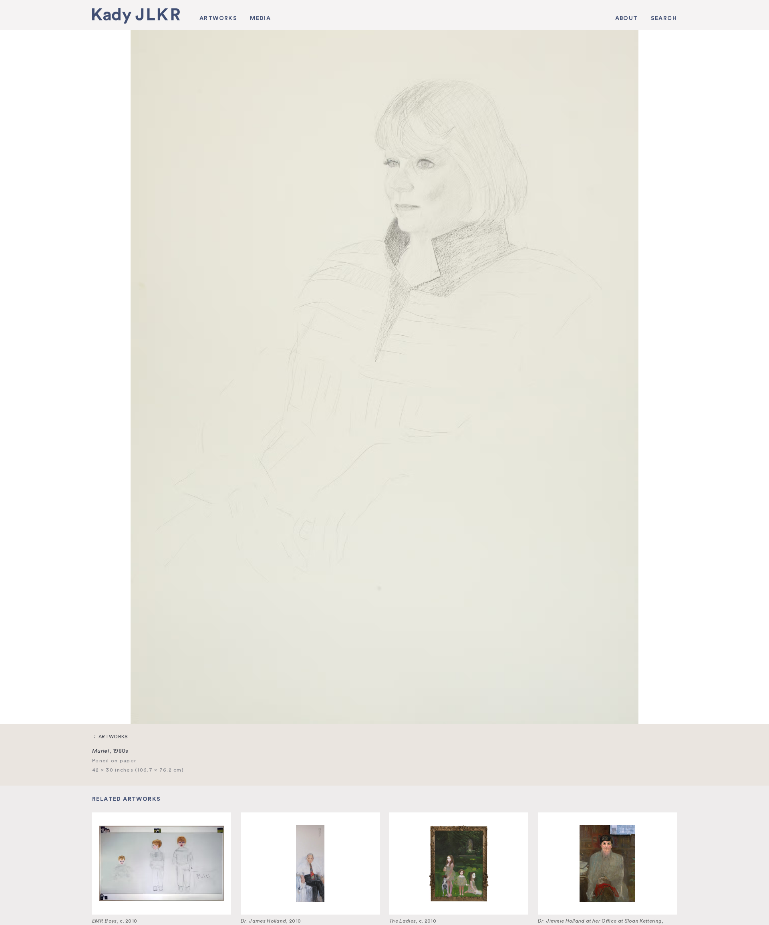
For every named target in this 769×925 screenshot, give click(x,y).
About (626, 18)
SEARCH (664, 18)
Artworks (218, 18)
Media (260, 18)
